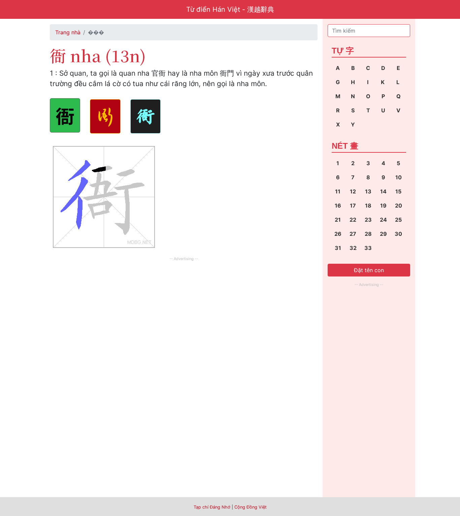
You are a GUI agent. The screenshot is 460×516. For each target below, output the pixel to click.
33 (368, 248)
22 (353, 219)
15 (398, 191)
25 (398, 219)
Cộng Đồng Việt (250, 507)
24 (383, 219)
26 (337, 233)
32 (353, 248)
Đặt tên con (369, 270)
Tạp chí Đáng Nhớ (212, 507)
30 (398, 233)
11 (337, 191)
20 (398, 205)
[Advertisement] (184, 310)
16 (338, 205)
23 (368, 219)
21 (338, 219)
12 (353, 191)
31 (338, 248)
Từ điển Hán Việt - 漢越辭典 (230, 9)
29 (383, 233)
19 (383, 205)
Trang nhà (67, 32)
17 (353, 205)
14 (383, 191)
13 (368, 191)
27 (353, 233)
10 (398, 177)
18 (368, 205)
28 (368, 233)
